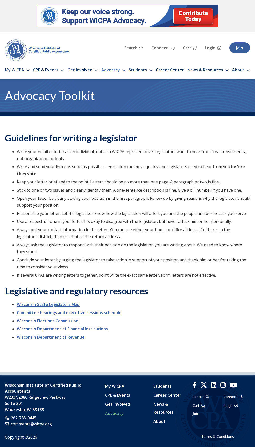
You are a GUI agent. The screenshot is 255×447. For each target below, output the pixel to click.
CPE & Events (45, 70)
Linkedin (213, 385)
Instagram (223, 385)
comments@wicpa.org (31, 424)
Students (138, 70)
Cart (187, 47)
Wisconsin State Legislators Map (48, 304)
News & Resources (205, 70)
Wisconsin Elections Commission (47, 321)
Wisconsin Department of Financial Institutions (62, 329)
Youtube (233, 385)
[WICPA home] (37, 49)
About (238, 70)
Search (130, 47)
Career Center (170, 70)
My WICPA (14, 70)
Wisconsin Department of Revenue (51, 337)
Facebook (195, 385)
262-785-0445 (23, 418)
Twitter (204, 385)
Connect (159, 47)
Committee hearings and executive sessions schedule (69, 312)
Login (210, 47)
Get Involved (79, 70)
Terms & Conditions (217, 436)
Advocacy (110, 70)
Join (239, 47)
